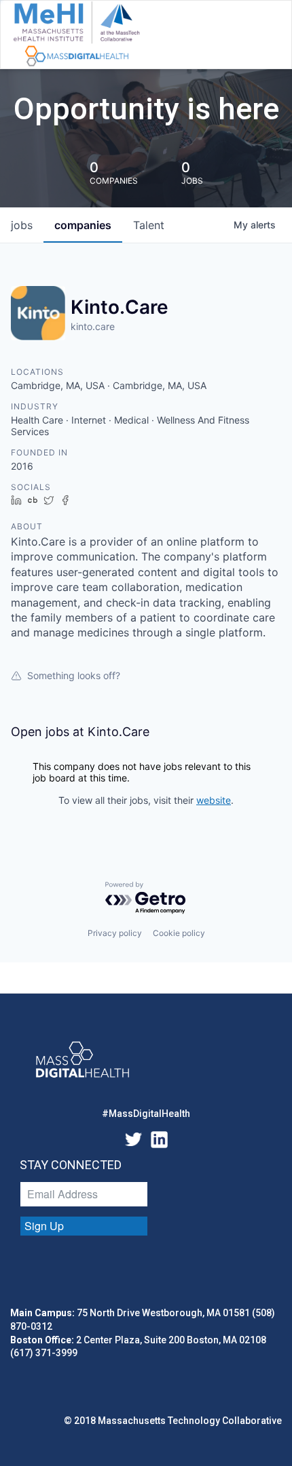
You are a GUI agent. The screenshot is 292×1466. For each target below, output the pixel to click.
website (213, 800)
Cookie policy (179, 933)
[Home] (76, 34)
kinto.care (93, 326)
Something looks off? (73, 675)
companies (82, 225)
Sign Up (44, 1226)
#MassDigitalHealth (146, 1113)
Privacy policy (115, 933)
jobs (22, 225)
